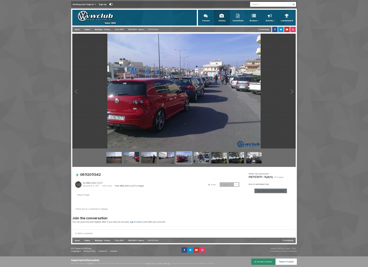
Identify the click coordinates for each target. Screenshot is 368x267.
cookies (89, 263)
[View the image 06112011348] (114, 157)
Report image (83, 195)
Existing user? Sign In (84, 4)
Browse (253, 20)
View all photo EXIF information (271, 191)
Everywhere (282, 4)
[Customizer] (111, 4)
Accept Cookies (264, 261)
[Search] (293, 4)
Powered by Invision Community (283, 251)
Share (213, 184)
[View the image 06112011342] (184, 157)
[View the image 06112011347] (149, 157)
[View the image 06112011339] (219, 157)
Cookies (113, 251)
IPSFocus (87, 248)
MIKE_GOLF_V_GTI (94, 183)
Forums (206, 20)
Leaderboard (287, 20)
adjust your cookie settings (158, 263)
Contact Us (102, 251)
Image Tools (284, 143)
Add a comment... (85, 233)
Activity (269, 20)
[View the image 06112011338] (236, 157)
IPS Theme (75, 248)
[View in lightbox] (184, 91)
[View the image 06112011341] (201, 157)
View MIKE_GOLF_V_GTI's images (129, 186)
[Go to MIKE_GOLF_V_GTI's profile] (78, 184)
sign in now (135, 222)
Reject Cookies (286, 261)
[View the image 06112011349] (131, 157)
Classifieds (238, 20)
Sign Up (102, 4)
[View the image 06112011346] (166, 157)
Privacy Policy (89, 251)
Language (75, 251)
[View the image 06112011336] (254, 157)
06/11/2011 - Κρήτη (261, 176)
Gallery (222, 20)
